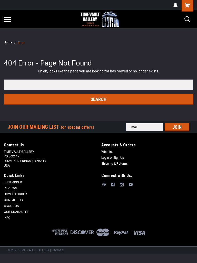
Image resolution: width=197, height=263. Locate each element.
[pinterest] (104, 184)
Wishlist (107, 152)
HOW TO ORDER (15, 194)
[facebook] (113, 184)
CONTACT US (13, 200)
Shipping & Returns (114, 163)
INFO (7, 218)
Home (8, 42)
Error (21, 42)
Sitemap (57, 250)
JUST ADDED (13, 182)
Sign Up (118, 157)
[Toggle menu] (7, 19)
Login (105, 157)
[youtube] (131, 184)
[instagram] (122, 184)
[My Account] (175, 5)
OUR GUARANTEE (16, 212)
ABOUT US (11, 206)
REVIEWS (10, 188)
